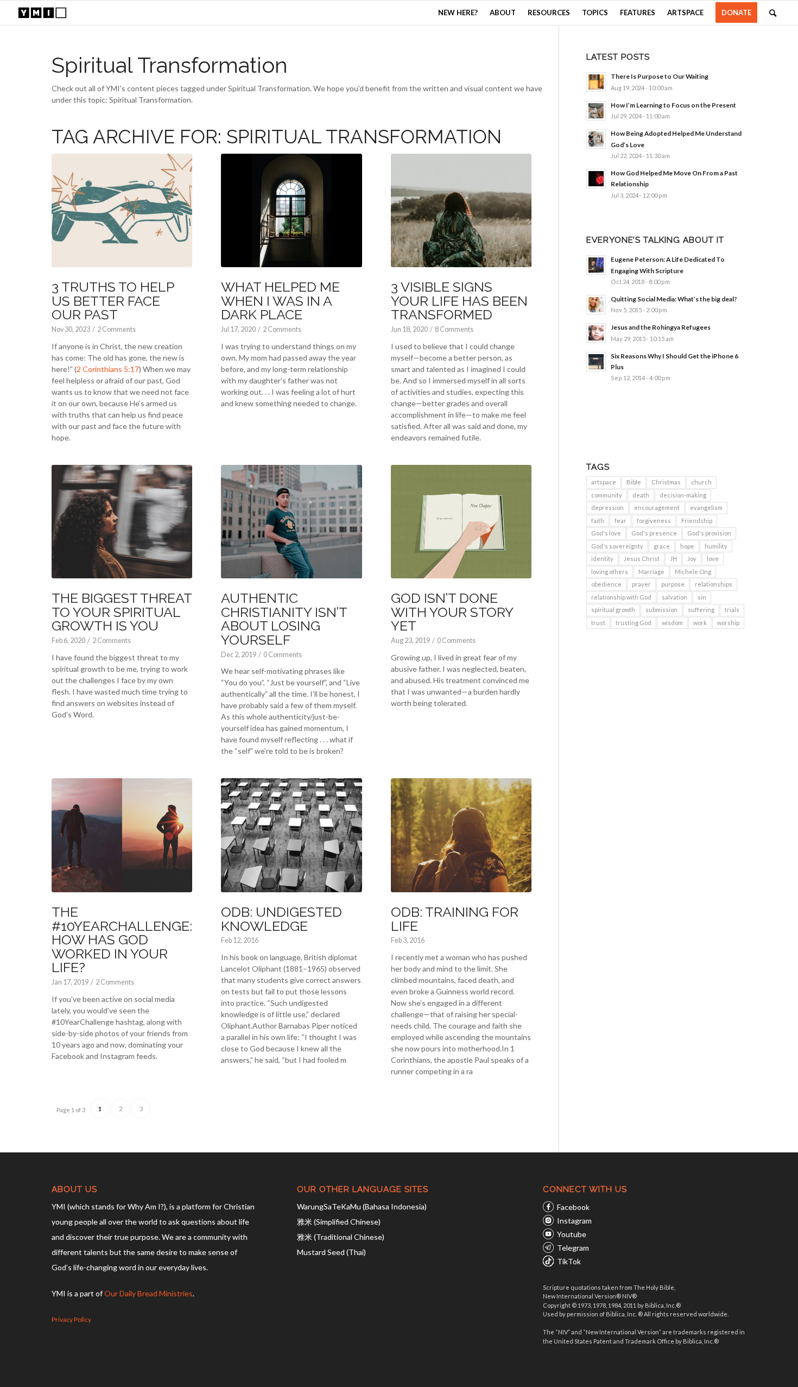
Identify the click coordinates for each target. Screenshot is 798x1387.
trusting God (633, 622)
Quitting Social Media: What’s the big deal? (674, 299)
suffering (701, 609)
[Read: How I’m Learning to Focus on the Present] (596, 111)
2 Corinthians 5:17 (108, 369)
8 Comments (454, 329)
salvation (674, 597)
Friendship (696, 520)
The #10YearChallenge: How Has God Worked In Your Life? (122, 939)
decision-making (683, 495)
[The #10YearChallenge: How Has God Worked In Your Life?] (122, 835)
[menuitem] (458, 13)
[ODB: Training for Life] (461, 835)
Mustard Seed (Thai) (331, 1252)
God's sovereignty (617, 546)
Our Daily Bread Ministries (148, 1293)
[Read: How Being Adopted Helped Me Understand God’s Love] (596, 139)
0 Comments (282, 655)
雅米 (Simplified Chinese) (339, 1221)
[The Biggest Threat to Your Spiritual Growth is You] (122, 522)
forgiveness (654, 520)
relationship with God (621, 597)
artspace (603, 482)
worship (728, 622)
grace (662, 546)
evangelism (706, 507)
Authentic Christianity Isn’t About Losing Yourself (284, 619)
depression (607, 507)
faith (597, 520)
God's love (606, 533)
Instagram (574, 1220)
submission (661, 609)
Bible (633, 482)
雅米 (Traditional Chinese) (340, 1236)
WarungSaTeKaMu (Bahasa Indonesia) (362, 1206)
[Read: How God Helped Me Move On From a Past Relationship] (596, 178)
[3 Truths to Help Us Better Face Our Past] (122, 211)
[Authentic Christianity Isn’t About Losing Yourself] (291, 522)
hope (687, 546)
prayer (641, 584)
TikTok (569, 1261)
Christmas (666, 482)
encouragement (657, 507)
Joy (691, 558)
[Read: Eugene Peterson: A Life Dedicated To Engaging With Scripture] (596, 265)
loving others (609, 571)
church (701, 482)
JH (673, 558)
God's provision (709, 533)
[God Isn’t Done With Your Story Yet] (461, 522)
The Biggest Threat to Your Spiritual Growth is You (122, 612)
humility (716, 546)
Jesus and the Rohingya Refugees (661, 327)
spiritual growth (613, 609)
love (713, 558)
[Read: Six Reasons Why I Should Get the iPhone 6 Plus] (596, 361)
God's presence (654, 533)
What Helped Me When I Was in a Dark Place (280, 301)
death (640, 495)
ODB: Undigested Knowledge (281, 919)
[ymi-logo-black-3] (42, 13)
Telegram (573, 1247)
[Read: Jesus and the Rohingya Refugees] (596, 333)
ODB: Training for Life (454, 919)
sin (702, 597)
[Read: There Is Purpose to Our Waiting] (596, 82)
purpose (673, 584)
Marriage (651, 571)
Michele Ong (693, 571)
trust (598, 622)
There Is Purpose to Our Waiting (659, 76)
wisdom (672, 622)
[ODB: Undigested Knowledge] (291, 835)
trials (732, 609)
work (700, 622)
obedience (606, 584)
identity (602, 558)
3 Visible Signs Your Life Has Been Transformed (459, 301)
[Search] (772, 13)
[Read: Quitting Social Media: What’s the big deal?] (596, 304)
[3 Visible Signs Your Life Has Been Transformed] (461, 211)
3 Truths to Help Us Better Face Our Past (113, 301)
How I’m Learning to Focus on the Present (673, 105)
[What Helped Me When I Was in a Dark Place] (291, 211)
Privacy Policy (71, 1319)
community (606, 495)
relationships (713, 584)
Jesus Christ (642, 558)
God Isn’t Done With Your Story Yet (452, 612)
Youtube (571, 1234)
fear (620, 520)
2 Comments (116, 329)
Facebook (573, 1207)
